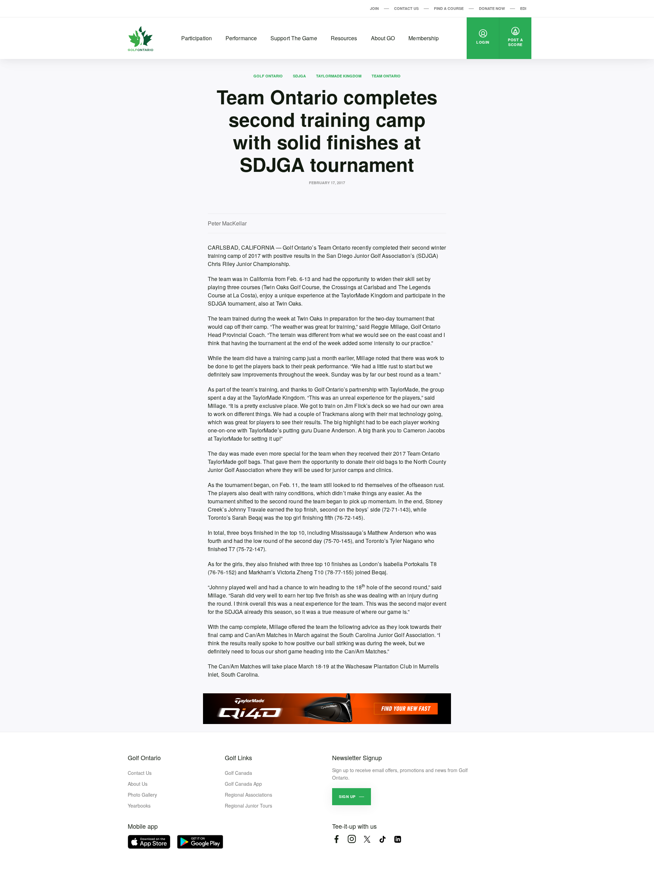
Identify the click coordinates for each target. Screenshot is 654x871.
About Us (137, 783)
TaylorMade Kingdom (338, 75)
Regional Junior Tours (248, 805)
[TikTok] (382, 839)
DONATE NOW (492, 8)
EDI (523, 8)
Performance (241, 38)
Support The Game (293, 38)
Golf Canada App (243, 783)
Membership (423, 38)
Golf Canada (238, 772)
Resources (344, 38)
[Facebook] (336, 839)
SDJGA (299, 75)
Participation (196, 38)
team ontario (386, 75)
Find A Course (449, 8)
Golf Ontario (268, 75)
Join (374, 8)
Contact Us (406, 8)
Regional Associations (248, 794)
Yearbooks (139, 805)
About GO (383, 38)
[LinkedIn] (397, 839)
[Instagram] (351, 839)
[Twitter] (367, 839)
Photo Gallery (142, 794)
